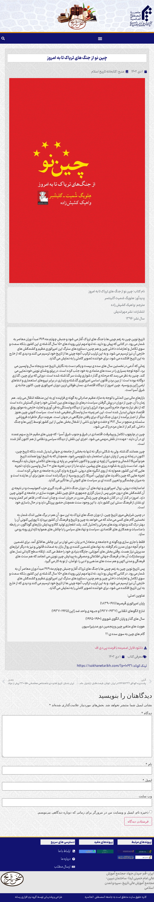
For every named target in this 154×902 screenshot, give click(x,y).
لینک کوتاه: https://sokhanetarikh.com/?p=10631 (112, 666)
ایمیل (147, 780)
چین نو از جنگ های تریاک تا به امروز (77, 58)
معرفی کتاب (135, 656)
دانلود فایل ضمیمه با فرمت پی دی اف (119, 648)
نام (149, 764)
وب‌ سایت (145, 796)
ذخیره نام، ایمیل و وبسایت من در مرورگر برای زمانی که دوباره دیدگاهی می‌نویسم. (92, 812)
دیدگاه (146, 713)
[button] (100, 38)
